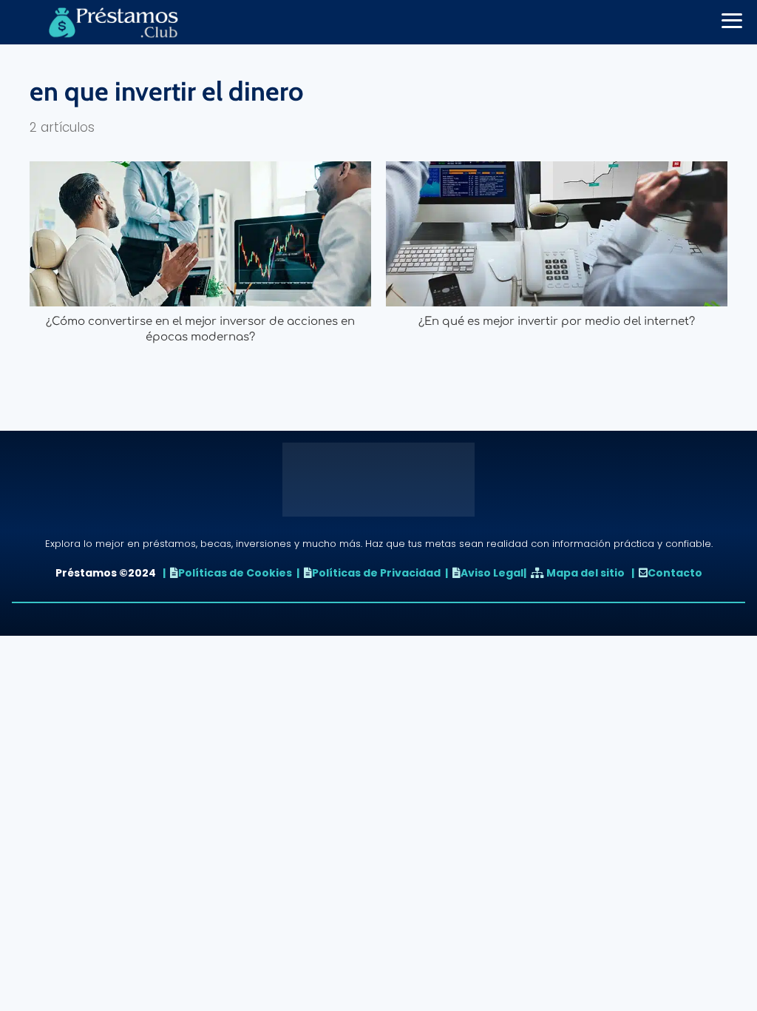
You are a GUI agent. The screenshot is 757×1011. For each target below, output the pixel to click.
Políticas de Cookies (235, 572)
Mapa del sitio (585, 572)
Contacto (675, 572)
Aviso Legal (492, 572)
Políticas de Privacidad (376, 572)
